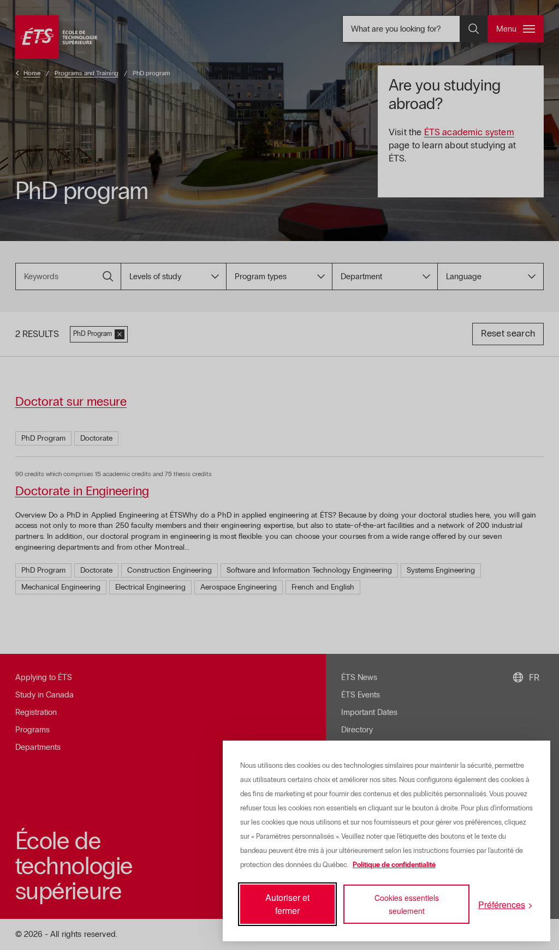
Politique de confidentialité (394, 865)
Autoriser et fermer (287, 904)
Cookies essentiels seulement (406, 904)
